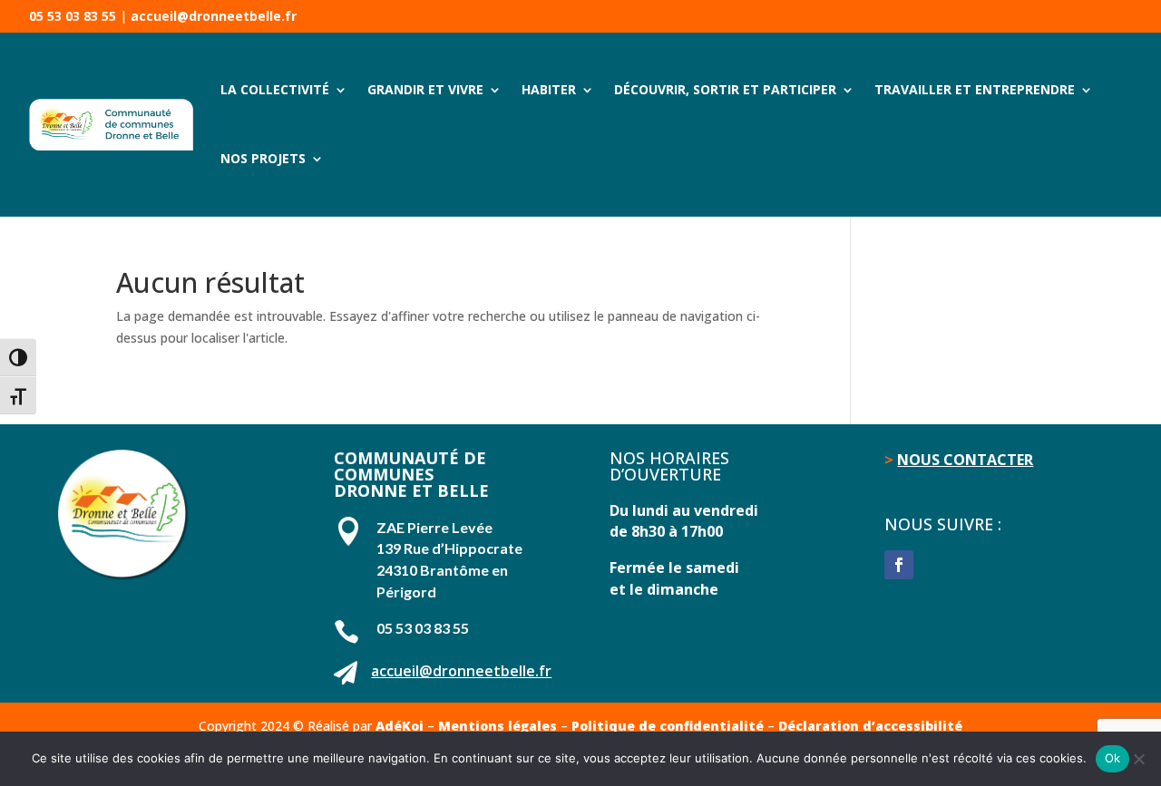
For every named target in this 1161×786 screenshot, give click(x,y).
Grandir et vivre (425, 89)
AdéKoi (400, 725)
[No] (1138, 759)
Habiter (549, 89)
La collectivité (274, 89)
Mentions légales (497, 725)
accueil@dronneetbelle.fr (214, 15)
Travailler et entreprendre (974, 89)
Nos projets (263, 158)
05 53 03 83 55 (72, 15)
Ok (1113, 758)
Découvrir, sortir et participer (725, 89)
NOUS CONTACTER (965, 460)
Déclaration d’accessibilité (870, 725)
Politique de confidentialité (667, 725)
